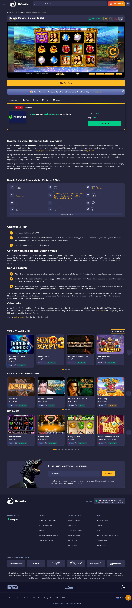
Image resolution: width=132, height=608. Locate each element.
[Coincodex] (116, 563)
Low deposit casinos (46, 540)
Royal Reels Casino (74, 520)
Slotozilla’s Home (103, 520)
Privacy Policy (55, 598)
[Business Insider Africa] (56, 563)
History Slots (59, 196)
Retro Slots (67, 198)
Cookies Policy (43, 598)
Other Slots (58, 198)
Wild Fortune (72, 545)
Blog (98, 530)
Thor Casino (72, 525)
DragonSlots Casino (75, 530)
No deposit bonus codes (47, 520)
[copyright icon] (12, 587)
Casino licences (102, 540)
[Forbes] (36, 563)
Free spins (42, 530)
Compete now (96, 92)
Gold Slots (79, 194)
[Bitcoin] (16, 563)
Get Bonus (104, 124)
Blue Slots (57, 194)
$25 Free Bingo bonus (46, 525)
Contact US (21, 598)
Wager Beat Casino (74, 535)
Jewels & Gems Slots (72, 196)
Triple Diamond (19, 317)
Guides (99, 525)
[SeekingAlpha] (96, 563)
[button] (15, 365)
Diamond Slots (68, 194)
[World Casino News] (76, 563)
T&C (63, 598)
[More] (128, 598)
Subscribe (108, 474)
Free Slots (100, 310)
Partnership (31, 598)
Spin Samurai (72, 540)
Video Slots (20, 196)
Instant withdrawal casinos (48, 535)
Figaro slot (90, 150)
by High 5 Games (14, 20)
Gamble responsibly (70, 578)
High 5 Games (44, 150)
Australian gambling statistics (107, 535)
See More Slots (118, 331)
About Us (11, 598)
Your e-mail (54, 473)
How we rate (101, 545)
